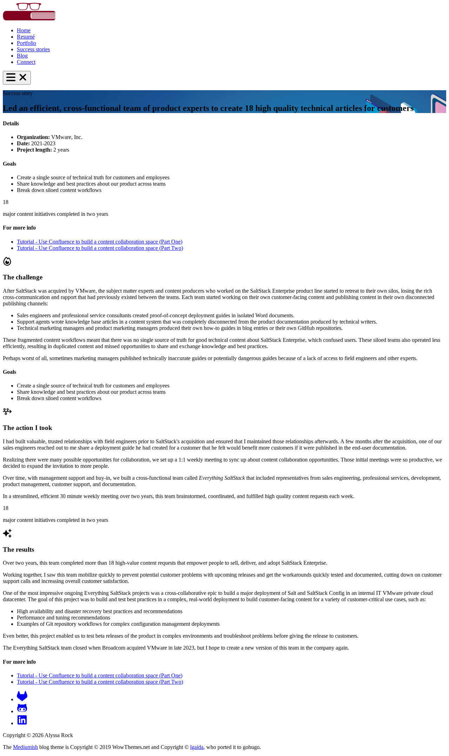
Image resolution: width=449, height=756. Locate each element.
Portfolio (26, 43)
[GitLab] (22, 699)
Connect (26, 62)
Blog (22, 56)
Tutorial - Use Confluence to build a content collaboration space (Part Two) (100, 248)
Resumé (26, 37)
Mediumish (25, 747)
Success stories (33, 49)
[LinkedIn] (22, 723)
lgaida (196, 747)
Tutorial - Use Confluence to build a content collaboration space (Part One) (99, 242)
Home (24, 30)
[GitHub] (22, 711)
